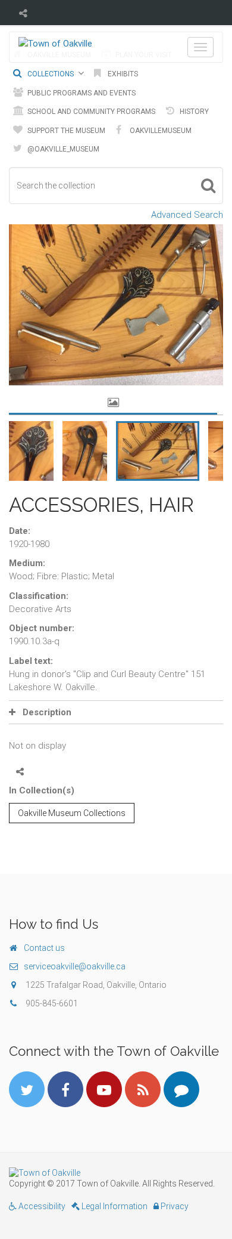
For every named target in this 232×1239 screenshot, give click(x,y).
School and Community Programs (90, 111)
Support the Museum (65, 130)
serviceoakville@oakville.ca (75, 966)
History (193, 111)
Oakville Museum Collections (72, 813)
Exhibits (122, 74)
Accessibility (41, 1206)
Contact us (44, 948)
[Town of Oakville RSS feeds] (143, 1089)
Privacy (174, 1206)
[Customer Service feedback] (181, 1089)
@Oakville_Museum (62, 149)
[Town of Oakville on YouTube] (104, 1089)
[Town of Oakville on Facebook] (65, 1089)
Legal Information (114, 1206)
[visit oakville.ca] (116, 1172)
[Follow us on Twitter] (27, 1089)
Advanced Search (187, 214)
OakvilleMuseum (160, 130)
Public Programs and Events (81, 93)
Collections (50, 74)
